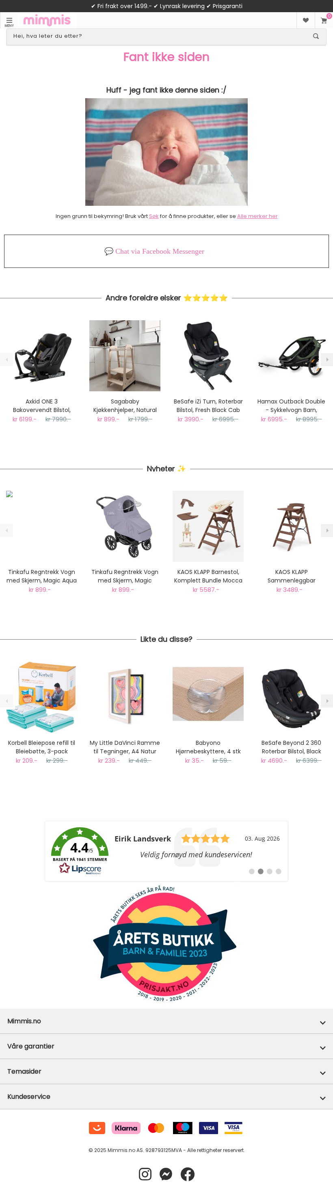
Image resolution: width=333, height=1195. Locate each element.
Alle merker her (257, 216)
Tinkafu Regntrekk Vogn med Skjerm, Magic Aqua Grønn (41, 576)
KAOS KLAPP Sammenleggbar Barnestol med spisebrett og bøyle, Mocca (291, 576)
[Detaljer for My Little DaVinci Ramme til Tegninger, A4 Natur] (124, 697)
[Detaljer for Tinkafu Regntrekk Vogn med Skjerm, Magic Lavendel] (124, 526)
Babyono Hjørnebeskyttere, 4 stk (208, 747)
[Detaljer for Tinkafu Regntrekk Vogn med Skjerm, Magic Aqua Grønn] (41, 526)
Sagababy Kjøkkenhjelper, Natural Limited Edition (125, 405)
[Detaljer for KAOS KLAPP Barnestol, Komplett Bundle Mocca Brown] (208, 526)
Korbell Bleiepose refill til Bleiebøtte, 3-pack (41, 747)
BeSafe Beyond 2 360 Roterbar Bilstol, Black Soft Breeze (291, 747)
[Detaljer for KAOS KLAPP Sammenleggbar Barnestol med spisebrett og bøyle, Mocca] (291, 526)
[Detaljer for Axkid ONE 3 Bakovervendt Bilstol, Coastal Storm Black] (41, 355)
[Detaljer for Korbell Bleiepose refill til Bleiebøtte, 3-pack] (41, 697)
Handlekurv (324, 20)
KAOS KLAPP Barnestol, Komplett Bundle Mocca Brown (208, 576)
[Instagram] (145, 1174)
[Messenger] (166, 1174)
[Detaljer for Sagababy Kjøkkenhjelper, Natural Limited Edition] (124, 355)
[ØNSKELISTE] (305, 20)
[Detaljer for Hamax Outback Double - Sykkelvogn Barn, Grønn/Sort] (291, 355)
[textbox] (159, 36)
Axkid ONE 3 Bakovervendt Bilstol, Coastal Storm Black (42, 405)
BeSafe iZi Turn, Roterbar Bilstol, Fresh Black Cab (208, 405)
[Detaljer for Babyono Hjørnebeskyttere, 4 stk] (208, 697)
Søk (154, 216)
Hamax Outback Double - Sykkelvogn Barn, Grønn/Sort (291, 405)
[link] (166, 851)
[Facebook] (187, 1174)
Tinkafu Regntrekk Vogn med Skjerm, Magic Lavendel (124, 576)
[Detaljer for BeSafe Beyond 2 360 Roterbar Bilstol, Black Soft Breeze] (291, 697)
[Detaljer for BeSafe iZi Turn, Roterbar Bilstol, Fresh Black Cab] (208, 355)
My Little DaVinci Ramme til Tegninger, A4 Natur (125, 747)
